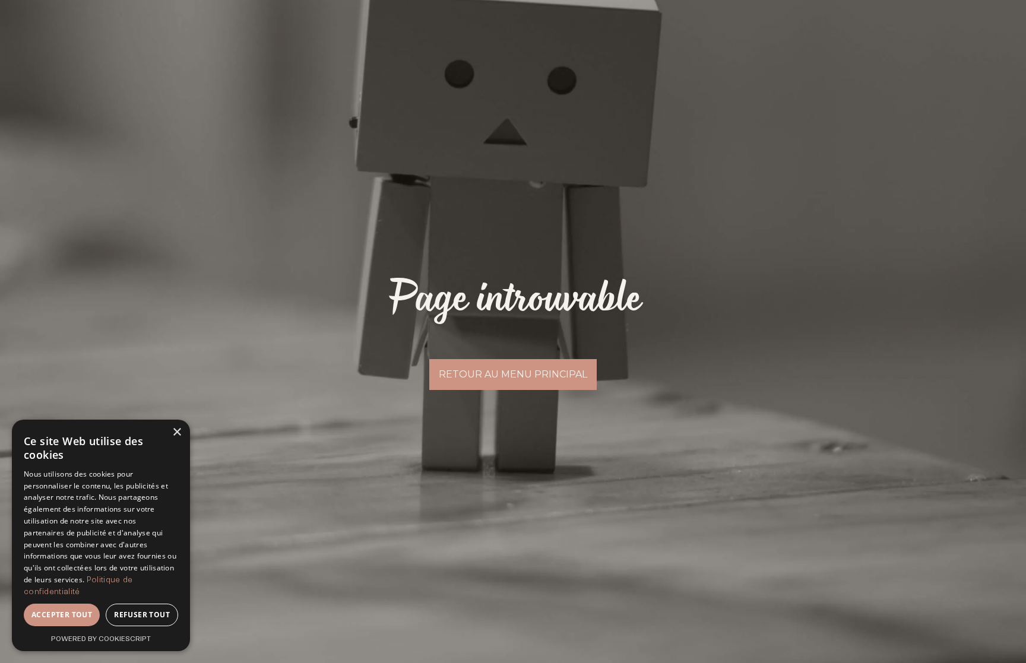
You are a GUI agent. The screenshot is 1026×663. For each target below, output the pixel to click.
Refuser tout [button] (142, 615)
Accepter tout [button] (61, 615)
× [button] (176, 432)
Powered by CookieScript (101, 639)
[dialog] (101, 535)
